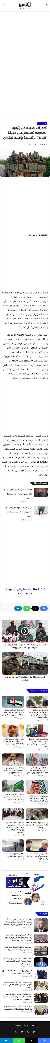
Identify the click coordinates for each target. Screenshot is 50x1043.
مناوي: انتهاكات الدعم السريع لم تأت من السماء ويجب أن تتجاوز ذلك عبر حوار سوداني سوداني (17, 961)
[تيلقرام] (18, 608)
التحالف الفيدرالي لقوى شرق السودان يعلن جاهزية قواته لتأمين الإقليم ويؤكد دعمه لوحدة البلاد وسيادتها (18, 937)
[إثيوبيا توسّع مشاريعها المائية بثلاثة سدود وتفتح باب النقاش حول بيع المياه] (37, 814)
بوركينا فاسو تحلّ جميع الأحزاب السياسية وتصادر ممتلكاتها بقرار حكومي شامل (37, 770)
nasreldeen (43, 145)
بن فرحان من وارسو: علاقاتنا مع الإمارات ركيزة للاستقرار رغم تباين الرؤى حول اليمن (38, 798)
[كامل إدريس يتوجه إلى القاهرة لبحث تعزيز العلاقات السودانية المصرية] (41, 974)
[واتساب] (27, 608)
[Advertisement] (25, 38)
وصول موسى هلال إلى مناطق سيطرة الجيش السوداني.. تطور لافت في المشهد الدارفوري (17, 984)
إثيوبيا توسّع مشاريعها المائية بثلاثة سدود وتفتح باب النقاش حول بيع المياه (37, 825)
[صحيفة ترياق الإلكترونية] (25, 5)
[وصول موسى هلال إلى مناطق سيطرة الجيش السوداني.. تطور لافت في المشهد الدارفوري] (41, 985)
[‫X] (35, 608)
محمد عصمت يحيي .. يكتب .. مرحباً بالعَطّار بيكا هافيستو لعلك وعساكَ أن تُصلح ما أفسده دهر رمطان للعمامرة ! (18, 922)
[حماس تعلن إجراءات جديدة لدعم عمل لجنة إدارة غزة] (13, 845)
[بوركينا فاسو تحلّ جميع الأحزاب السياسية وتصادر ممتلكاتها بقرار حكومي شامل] (37, 759)
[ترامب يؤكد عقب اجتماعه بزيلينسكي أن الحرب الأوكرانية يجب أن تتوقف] (37, 845)
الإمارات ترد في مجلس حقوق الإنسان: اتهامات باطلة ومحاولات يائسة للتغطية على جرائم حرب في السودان (17, 997)
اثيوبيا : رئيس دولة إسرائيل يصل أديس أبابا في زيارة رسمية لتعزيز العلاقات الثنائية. (18, 512)
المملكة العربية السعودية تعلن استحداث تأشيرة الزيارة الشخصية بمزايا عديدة (13, 797)
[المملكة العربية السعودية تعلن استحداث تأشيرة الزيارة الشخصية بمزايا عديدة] (13, 786)
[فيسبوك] (44, 608)
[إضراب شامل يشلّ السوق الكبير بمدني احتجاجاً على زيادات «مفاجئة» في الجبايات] (41, 951)
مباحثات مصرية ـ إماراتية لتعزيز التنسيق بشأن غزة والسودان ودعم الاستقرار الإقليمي (17, 494)
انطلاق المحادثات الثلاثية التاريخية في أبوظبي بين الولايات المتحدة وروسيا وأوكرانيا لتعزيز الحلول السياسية (15, 827)
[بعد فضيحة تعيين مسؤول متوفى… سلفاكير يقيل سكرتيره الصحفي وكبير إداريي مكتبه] (37, 730)
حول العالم (42, 123)
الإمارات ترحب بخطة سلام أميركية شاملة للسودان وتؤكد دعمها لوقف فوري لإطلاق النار (13, 712)
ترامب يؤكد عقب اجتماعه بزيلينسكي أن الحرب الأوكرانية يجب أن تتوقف (37, 856)
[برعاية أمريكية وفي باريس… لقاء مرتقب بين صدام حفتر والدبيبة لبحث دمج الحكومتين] (13, 759)
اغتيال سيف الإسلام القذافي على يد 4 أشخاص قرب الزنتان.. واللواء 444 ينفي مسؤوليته (13, 741)
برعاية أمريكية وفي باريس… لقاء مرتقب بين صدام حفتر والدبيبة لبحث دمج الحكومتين (13, 770)
